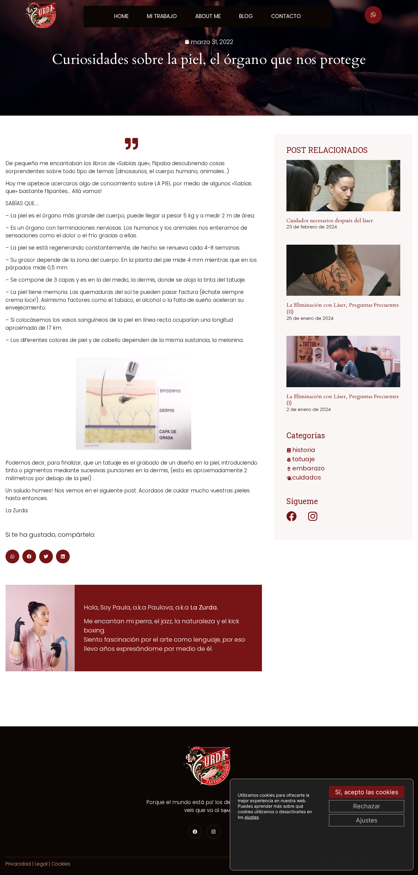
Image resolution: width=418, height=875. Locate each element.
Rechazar (366, 806)
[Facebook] (291, 516)
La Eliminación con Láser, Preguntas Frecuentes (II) (342, 308)
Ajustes (366, 820)
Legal (41, 863)
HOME (121, 16)
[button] (12, 556)
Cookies (60, 863)
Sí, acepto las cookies (366, 792)
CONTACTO (286, 16)
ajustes (251, 817)
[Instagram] (313, 516)
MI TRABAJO (162, 16)
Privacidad (18, 863)
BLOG (246, 16)
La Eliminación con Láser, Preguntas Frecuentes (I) (342, 400)
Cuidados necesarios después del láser (329, 220)
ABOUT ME (208, 16)
